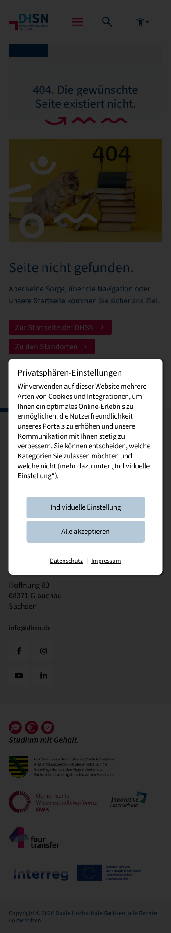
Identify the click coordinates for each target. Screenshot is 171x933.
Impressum (106, 560)
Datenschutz (66, 560)
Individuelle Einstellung (85, 507)
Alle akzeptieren (85, 531)
